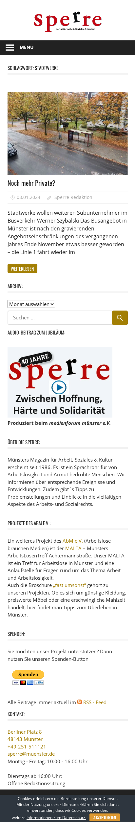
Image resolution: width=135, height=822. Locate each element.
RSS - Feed (94, 702)
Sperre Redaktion (73, 197)
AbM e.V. (73, 540)
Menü (27, 47)
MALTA (73, 548)
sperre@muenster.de (31, 753)
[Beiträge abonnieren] (79, 702)
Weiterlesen (22, 268)
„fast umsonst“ (69, 585)
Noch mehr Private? (31, 183)
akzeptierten (104, 817)
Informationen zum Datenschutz (56, 817)
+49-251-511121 (27, 746)
